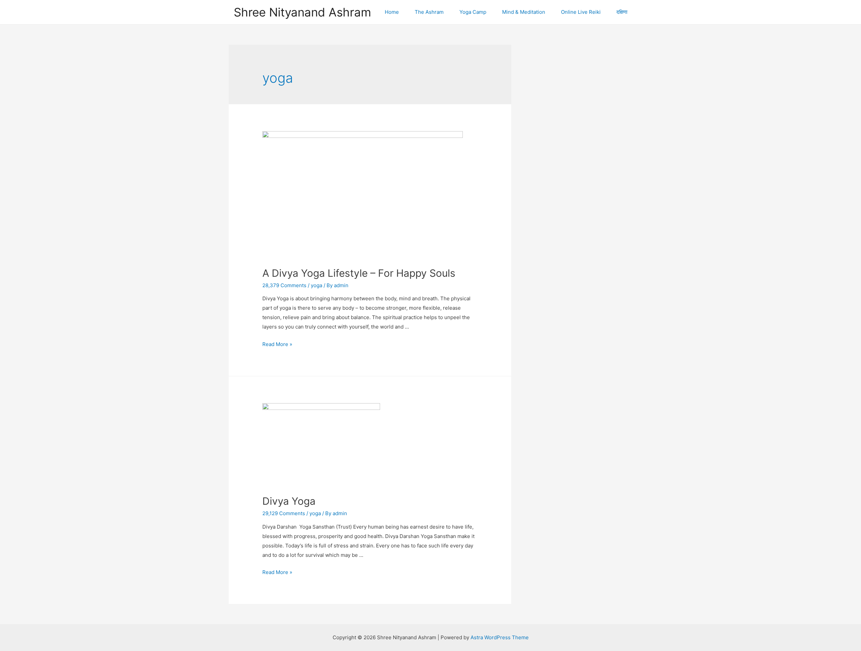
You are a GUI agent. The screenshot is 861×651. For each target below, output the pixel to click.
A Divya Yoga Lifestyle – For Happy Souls (358, 273)
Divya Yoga (288, 501)
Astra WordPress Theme (500, 637)
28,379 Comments (284, 285)
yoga (316, 285)
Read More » (277, 344)
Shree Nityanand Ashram (302, 12)
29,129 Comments (283, 513)
